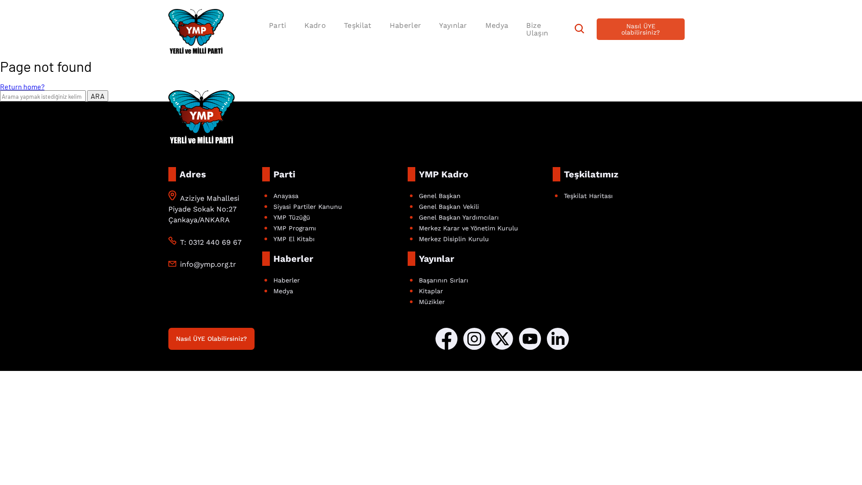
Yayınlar (453, 25)
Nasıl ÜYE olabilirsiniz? (640, 29)
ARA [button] (98, 96)
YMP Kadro (443, 174)
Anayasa (286, 195)
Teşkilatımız (591, 174)
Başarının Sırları (443, 280)
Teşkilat (358, 25)
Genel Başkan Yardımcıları (459, 217)
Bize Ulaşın (537, 29)
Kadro (315, 25)
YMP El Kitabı (294, 238)
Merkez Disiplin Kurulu (454, 238)
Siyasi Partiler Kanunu (307, 206)
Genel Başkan (440, 195)
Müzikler (432, 301)
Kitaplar (431, 291)
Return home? (22, 86)
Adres (193, 174)
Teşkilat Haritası (588, 195)
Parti (277, 25)
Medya (497, 25)
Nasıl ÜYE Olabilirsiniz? (211, 338)
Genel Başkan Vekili (449, 206)
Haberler (406, 25)
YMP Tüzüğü (291, 217)
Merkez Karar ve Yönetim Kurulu (468, 228)
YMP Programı (294, 228)
